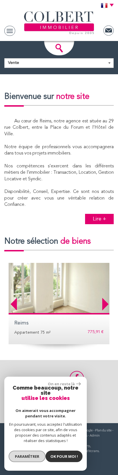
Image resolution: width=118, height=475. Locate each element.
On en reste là (61, 383)
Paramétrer (27, 456)
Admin (95, 435)
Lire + (99, 219)
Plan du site (103, 430)
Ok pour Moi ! (64, 456)
